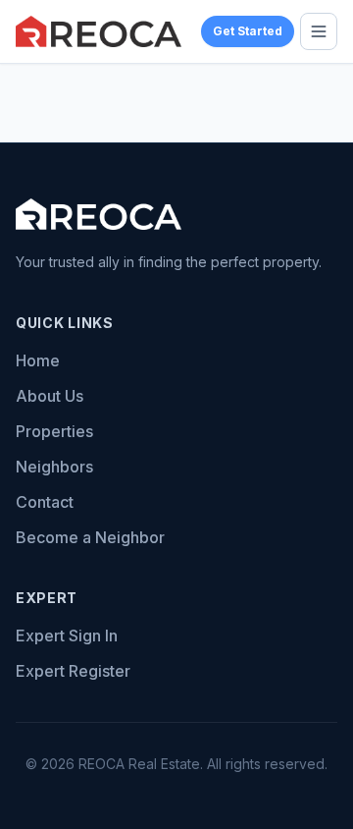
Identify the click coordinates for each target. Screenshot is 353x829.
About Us (49, 396)
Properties (54, 431)
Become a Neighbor (90, 537)
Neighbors (54, 466)
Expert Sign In (67, 635)
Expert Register (73, 671)
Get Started (247, 31)
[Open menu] (318, 31)
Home (38, 360)
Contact (45, 502)
